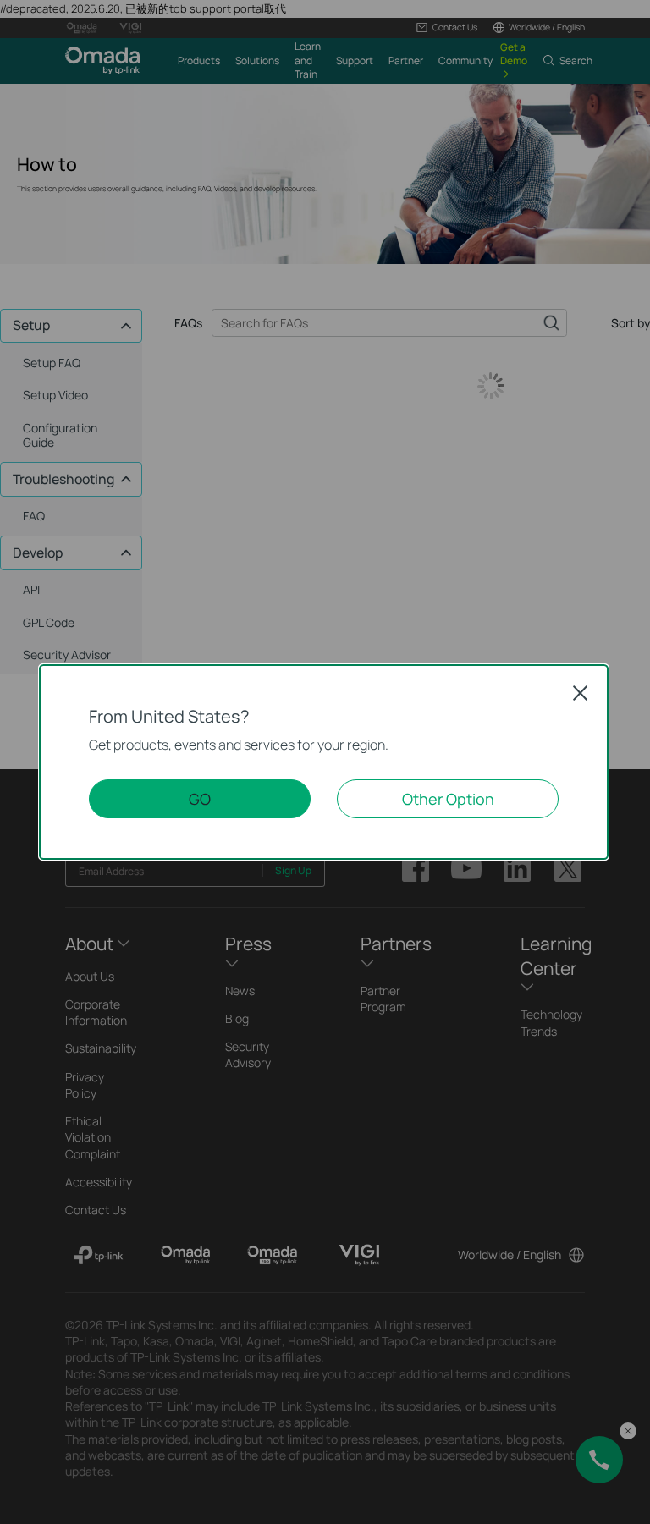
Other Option (448, 799)
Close (580, 693)
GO (200, 799)
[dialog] (325, 762)
